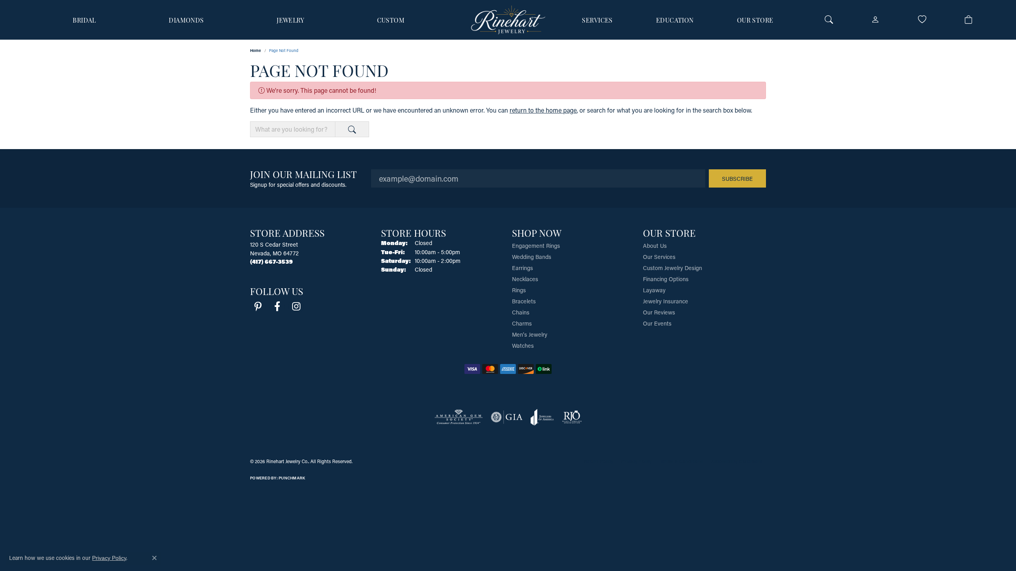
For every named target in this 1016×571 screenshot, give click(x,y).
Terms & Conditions (681, 461)
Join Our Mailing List (303, 174)
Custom (391, 19)
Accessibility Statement (736, 461)
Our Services (659, 257)
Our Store (755, 19)
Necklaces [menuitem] (525, 279)
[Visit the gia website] (507, 417)
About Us (655, 245)
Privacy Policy (636, 461)
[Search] (829, 20)
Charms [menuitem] (522, 323)
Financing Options (666, 279)
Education (675, 19)
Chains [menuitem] (520, 312)
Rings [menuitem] (519, 290)
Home (255, 50)
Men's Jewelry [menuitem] (529, 334)
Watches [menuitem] (523, 345)
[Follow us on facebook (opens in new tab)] (277, 306)
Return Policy (598, 461)
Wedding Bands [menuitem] (531, 257)
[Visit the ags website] (458, 417)
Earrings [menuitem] (522, 268)
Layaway (654, 290)
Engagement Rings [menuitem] (536, 245)
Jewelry (290, 19)
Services (597, 19)
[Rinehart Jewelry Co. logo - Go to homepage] (508, 20)
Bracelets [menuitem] (524, 301)
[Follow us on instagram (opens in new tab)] (296, 306)
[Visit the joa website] (542, 417)
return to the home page (543, 110)
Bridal (84, 19)
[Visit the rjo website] (572, 417)
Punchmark (292, 478)
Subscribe (737, 178)
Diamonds (186, 19)
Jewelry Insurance (665, 301)
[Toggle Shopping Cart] (968, 20)
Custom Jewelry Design (672, 268)
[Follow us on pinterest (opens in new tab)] (258, 306)
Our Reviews (659, 312)
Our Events (657, 323)
